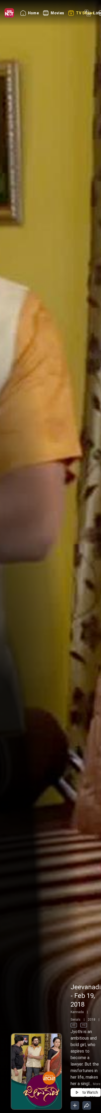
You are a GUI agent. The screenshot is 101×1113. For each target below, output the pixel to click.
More (96, 1084)
